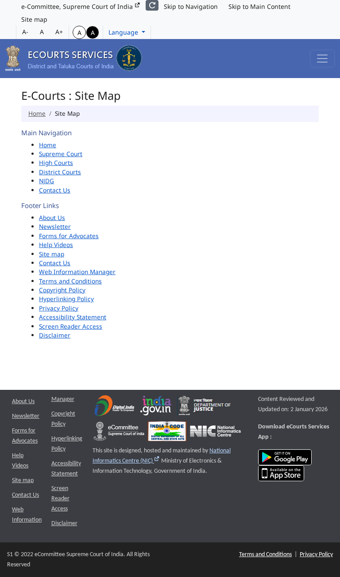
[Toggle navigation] (322, 58)
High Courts (56, 162)
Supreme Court (60, 153)
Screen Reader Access (70, 326)
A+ (59, 31)
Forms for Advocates (69, 236)
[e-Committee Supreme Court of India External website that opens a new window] (119, 433)
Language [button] (124, 32)
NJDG (46, 181)
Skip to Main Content (259, 6)
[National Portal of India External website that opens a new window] (156, 408)
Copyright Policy (62, 290)
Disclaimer (54, 335)
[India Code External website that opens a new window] (167, 433)
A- (25, 31)
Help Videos (56, 244)
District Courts (60, 172)
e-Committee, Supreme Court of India (78, 6)
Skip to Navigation (191, 6)
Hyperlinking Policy (66, 298)
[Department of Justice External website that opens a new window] (204, 408)
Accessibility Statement (72, 317)
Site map (34, 19)
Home (37, 113)
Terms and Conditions (70, 281)
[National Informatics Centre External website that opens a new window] (215, 433)
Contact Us (54, 190)
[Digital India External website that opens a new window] (114, 408)
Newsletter (55, 226)
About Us (52, 217)
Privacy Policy (58, 308)
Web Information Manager (77, 271)
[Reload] (152, 5)
